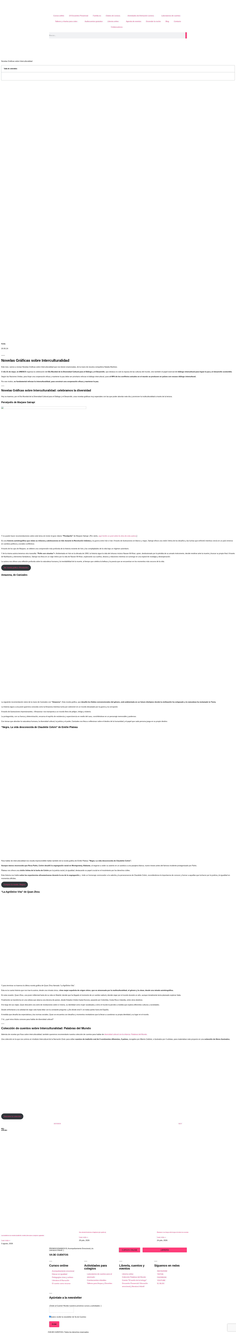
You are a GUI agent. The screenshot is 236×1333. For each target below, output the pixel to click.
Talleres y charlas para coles (66, 21)
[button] (231, 69)
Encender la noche (153, 21)
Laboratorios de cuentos (170, 16)
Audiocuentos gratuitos (94, 21)
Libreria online (112, 21)
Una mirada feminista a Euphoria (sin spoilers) (92, 1232)
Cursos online (58, 16)
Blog (167, 21)
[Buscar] (186, 35)
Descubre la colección (12, 1116)
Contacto (177, 21)
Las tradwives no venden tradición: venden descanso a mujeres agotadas (22, 1235)
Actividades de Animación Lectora (141, 16)
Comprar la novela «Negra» (14, 885)
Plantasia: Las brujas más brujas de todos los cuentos (172, 1232)
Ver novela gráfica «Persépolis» (16, 568)
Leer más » (5, 1240)
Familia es (97, 16)
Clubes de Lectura (113, 16)
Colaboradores (117, 27)
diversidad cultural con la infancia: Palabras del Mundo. (125, 1034)
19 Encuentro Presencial (78, 16)
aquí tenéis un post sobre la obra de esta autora (117, 536)
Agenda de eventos (133, 21)
